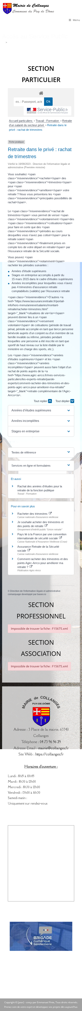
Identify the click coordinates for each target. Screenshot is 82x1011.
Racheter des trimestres (32, 513)
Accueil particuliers (21, 120)
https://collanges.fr (49, 754)
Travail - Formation (48, 120)
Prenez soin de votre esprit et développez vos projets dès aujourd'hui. (41, 1007)
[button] (41, 410)
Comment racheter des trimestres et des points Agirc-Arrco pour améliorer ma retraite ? (42, 563)
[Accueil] (3, 42)
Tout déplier (62, 401)
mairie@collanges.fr (53, 748)
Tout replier (41, 401)
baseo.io (41, 594)
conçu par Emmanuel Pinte (40, 1002)
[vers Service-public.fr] (47, 111)
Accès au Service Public (21, 42)
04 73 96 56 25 (50, 741)
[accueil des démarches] (41, 92)
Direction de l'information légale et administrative (35, 591)
